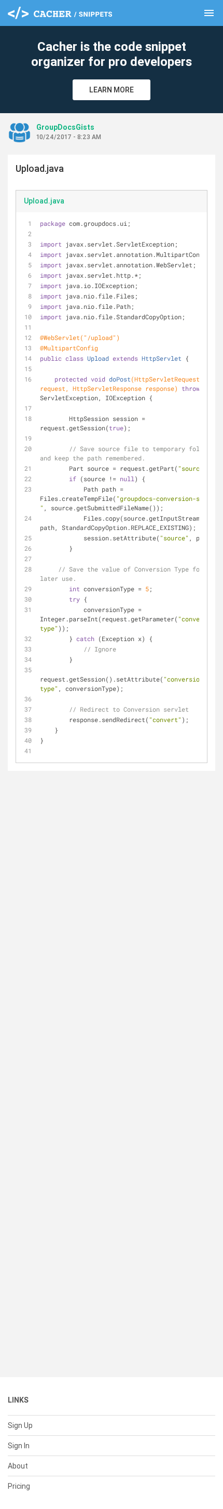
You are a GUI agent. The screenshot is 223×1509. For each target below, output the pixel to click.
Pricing (19, 1486)
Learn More (111, 89)
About (18, 1466)
